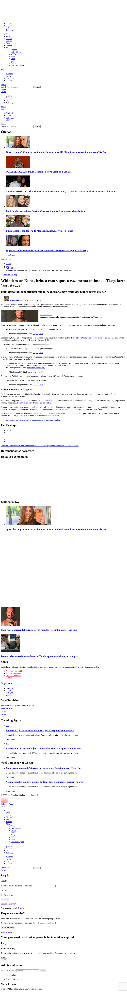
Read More (10, 739)
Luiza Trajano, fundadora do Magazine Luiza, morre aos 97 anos (39, 230)
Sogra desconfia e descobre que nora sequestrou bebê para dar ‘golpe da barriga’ (47, 250)
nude (37, 446)
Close (3, 806)
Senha (3, 890)
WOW (13, 54)
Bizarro (9, 41)
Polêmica (42, 446)
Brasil (8, 43)
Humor (9, 39)
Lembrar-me (8, 895)
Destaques (15, 446)
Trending (9, 30)
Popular (9, 25)
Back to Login (6, 932)
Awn (13, 59)
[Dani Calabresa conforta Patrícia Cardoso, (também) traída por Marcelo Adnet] (66, 201)
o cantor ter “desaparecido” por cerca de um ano (92, 338)
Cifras (3, 711)
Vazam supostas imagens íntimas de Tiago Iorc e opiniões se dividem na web (44, 782)
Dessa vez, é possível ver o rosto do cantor (33, 403)
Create (3, 92)
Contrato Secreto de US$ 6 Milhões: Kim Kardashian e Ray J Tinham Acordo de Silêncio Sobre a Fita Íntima (61, 191)
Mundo (9, 45)
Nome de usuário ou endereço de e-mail (16, 886)
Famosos (22, 446)
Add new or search (8, 971)
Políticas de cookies (13, 673)
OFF (13, 61)
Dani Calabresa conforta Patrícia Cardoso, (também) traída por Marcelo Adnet (46, 211)
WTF (13, 56)
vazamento (58, 446)
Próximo (11, 255)
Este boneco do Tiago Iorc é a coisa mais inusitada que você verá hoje (33, 420)
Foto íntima (30, 446)
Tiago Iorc (50, 446)
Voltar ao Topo (7, 804)
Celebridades (16, 52)
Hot (7, 28)
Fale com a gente (17, 65)
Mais (8, 47)
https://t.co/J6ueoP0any (36, 368)
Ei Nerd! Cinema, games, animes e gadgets (18, 705)
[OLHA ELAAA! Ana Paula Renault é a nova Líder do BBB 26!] (66, 162)
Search (37, 87)
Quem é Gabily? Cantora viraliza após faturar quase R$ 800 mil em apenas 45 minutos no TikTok (56, 152)
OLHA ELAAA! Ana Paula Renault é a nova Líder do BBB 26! (38, 171)
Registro (21, 908)
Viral (8, 36)
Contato (9, 678)
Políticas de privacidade (15, 671)
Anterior (4, 255)
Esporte (14, 50)
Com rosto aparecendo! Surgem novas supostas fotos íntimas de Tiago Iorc (44, 768)
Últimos (9, 23)
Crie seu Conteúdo (13, 676)
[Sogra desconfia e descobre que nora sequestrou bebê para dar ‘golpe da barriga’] (66, 241)
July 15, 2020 (38, 334)
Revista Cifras (6, 708)
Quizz (13, 63)
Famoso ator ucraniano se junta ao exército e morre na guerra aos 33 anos (43, 748)
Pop (7, 34)
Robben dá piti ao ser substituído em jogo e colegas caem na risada (40, 730)
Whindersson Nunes (71, 446)
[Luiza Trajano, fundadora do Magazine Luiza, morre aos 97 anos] (66, 221)
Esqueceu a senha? (8, 904)
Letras (3, 714)
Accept (4, 957)
